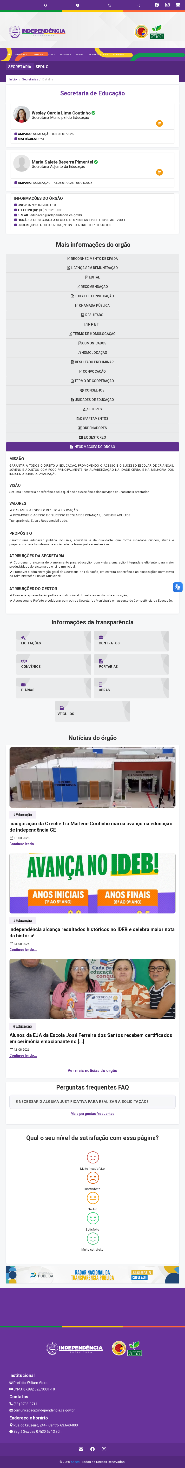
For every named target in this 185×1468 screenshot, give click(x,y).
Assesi (75, 1462)
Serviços (79, 54)
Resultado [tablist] (94, 315)
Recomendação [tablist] (94, 287)
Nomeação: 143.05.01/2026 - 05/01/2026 (62, 183)
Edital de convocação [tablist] (94, 296)
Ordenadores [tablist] (94, 428)
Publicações (118, 54)
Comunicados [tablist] (93, 343)
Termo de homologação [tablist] (94, 334)
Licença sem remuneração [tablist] (94, 268)
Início (13, 79)
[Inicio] (9, 54)
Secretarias (65, 54)
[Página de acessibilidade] (109, 5)
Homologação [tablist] (94, 353)
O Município (37, 54)
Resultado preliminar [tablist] (94, 362)
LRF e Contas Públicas (97, 54)
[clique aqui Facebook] (92, 1449)
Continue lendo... (23, 844)
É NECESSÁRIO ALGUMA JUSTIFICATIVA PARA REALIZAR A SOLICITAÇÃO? (82, 1101)
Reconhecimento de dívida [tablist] (94, 259)
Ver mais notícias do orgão (93, 1070)
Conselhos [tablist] (94, 390)
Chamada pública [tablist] (94, 305)
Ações (51, 54)
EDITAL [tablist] (94, 277)
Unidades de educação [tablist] (94, 400)
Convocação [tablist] (94, 371)
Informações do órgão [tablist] (94, 447)
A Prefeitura (20, 54)
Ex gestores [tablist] (94, 437)
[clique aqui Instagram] (104, 1449)
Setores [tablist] (94, 409)
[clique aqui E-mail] (81, 1449)
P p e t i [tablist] (93, 324)
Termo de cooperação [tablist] (94, 381)
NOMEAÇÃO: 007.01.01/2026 (53, 134)
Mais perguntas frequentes (93, 1114)
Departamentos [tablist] (93, 418)
